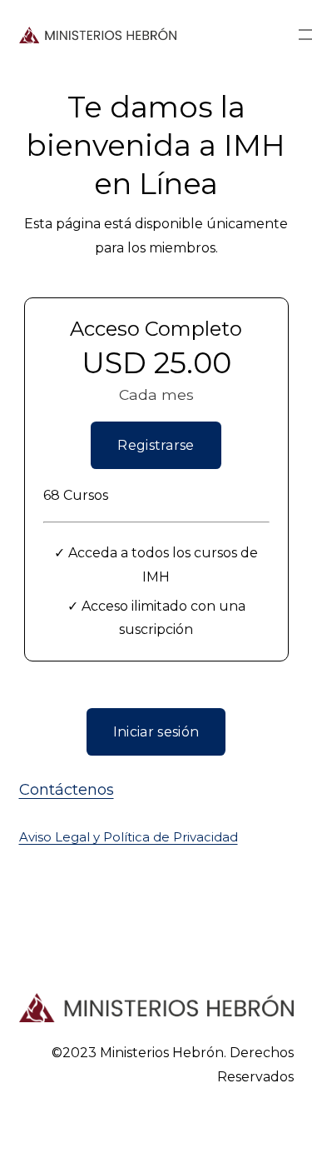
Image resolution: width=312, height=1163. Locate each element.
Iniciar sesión (156, 732)
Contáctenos (66, 789)
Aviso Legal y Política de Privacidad (128, 837)
